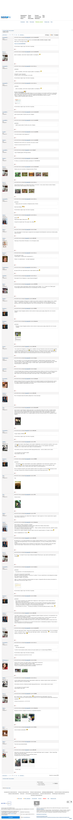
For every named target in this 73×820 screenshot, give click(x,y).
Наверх (70, 818)
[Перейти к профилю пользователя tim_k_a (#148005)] (5, 60)
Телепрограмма (38, 16)
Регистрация (32, 21)
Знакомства (23, 16)
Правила (44, 798)
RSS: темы (20, 798)
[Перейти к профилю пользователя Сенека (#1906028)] (5, 531)
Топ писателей (34, 798)
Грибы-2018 (27, 238)
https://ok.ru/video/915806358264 (19, 43)
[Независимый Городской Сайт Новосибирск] (6, 17)
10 (16, 34)
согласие (12, 813)
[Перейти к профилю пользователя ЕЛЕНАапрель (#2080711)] (5, 669)
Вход (52, 21)
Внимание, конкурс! (39, 21)
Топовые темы (46, 21)
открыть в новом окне (41, 784)
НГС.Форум (4, 30)
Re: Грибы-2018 (27, 37)
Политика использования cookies (41, 816)
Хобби (7, 30)
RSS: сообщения (27, 798)
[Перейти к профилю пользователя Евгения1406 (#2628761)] (5, 387)
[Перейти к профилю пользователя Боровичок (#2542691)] (5, 315)
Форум (22, 18)
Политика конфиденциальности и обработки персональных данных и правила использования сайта (52, 817)
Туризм (29, 15)
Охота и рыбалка (11, 30)
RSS (52, 34)
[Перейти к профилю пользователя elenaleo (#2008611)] (5, 247)
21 (18, 34)
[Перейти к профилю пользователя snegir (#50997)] (4, 757)
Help (48, 798)
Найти (27, 21)
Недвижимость (24, 15)
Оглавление (23, 21)
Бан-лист (40, 798)
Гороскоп (37, 15)
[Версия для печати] (14, 49)
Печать (47, 34)
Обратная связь (53, 798)
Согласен (10, 817)
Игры (43, 15)
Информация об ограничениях (41, 814)
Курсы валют (30, 18)
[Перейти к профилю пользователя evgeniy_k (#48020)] (5, 401)
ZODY (43, 16)
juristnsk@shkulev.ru (27, 817)
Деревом (56, 34)
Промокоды (37, 18)
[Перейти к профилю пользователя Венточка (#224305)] (5, 261)
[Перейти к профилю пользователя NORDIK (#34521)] (5, 450)
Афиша (29, 16)
